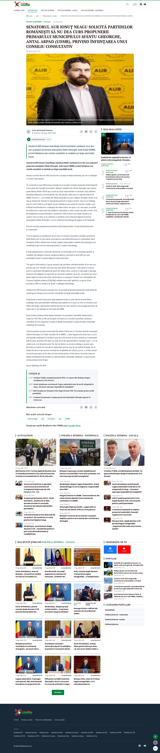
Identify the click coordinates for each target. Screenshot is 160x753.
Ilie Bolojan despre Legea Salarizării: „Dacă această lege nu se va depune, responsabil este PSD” (79, 487)
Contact (16, 720)
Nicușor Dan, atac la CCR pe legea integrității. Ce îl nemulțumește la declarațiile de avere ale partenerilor (87, 684)
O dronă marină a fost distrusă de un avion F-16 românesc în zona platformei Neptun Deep (39, 517)
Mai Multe (57, 692)
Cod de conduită (59, 720)
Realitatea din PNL (129, 732)
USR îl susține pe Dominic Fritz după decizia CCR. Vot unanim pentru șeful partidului (63, 392)
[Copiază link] (81, 132)
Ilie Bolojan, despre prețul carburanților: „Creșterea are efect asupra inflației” (57, 609)
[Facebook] (141, 4)
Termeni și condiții (26, 720)
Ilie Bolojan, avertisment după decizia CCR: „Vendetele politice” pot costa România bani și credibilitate (39, 530)
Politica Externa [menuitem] (47, 10)
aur (60, 419)
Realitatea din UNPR (87, 732)
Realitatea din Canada (48, 736)
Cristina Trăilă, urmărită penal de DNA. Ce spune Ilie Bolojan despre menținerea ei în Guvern (62, 378)
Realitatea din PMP (115, 732)
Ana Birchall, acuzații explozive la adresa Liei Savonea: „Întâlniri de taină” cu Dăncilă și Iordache (55, 576)
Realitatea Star (44, 732)
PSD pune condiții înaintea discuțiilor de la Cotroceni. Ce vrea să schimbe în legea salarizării (58, 683)
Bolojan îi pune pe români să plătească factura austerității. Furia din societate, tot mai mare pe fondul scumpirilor (80, 473)
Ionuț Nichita (37, 568)
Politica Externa (111, 184)
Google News (74, 425)
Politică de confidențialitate (43, 720)
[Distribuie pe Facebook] (86, 132)
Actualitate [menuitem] (32, 10)
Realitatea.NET (18, 732)
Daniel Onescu (46, 130)
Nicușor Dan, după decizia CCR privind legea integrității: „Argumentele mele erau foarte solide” (126, 525)
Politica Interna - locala (50, 16)
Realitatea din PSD (19, 736)
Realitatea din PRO (33, 736)
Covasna (51, 419)
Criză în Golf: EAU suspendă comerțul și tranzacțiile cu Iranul (119, 187)
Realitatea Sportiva (31, 732)
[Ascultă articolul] (155, 736)
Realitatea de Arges (78, 736)
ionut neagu (32, 419)
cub (42, 419)
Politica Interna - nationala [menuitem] (92, 10)
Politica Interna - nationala (107, 165)
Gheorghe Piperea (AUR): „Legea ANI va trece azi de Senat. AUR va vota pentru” (78, 508)
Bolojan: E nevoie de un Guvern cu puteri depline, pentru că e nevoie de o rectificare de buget (79, 518)
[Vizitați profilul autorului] (28, 131)
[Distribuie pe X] (96, 132)
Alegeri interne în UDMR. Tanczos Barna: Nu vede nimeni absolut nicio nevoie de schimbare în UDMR (79, 498)
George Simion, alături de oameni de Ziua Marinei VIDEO (85, 611)
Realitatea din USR (101, 732)
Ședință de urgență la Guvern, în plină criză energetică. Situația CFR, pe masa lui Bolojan (116, 160)
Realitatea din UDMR (91, 604)
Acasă (30, 16)
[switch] (134, 4)
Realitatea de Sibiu (63, 736)
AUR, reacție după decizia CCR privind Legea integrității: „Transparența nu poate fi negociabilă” (86, 575)
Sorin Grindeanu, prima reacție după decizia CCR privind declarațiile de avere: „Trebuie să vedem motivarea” (27, 611)
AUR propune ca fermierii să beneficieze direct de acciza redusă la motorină (118, 177)
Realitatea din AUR (57, 732)
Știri (37, 16)
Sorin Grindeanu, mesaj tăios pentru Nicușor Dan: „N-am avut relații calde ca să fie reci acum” (86, 647)
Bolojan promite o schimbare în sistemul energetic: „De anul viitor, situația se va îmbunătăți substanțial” (27, 648)
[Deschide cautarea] (127, 4)
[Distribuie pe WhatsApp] (91, 132)
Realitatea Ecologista (71, 732)
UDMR (67, 419)
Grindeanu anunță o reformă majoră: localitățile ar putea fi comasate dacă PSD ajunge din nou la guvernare (58, 648)
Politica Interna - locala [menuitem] (67, 10)
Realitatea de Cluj (91, 736)
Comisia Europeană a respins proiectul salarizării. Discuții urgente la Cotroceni (62, 398)
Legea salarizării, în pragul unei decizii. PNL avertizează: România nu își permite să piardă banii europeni (29, 683)
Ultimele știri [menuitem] (19, 10)
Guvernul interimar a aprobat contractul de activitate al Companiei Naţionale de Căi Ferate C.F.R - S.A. (37, 488)
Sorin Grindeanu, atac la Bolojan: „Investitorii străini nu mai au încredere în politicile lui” (28, 575)
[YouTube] (145, 4)
